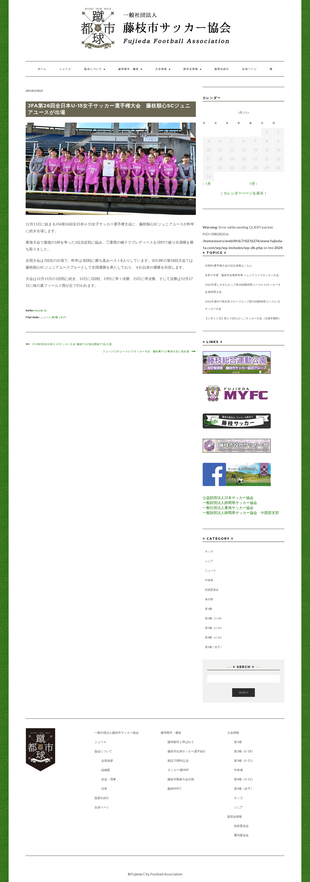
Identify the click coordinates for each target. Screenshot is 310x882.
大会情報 (161, 69)
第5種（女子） (59, 317)
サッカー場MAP (178, 770)
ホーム (42, 69)
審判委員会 (241, 835)
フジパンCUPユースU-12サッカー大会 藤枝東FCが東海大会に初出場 (146, 351)
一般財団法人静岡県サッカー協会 (230, 502)
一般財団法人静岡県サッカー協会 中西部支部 (241, 512)
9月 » (253, 183)
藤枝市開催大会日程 (180, 779)
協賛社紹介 (221, 69)
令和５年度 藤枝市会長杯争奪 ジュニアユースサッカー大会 (242, 275)
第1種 (208, 608)
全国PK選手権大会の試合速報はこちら (228, 265)
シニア (209, 561)
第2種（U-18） (214, 618)
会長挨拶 (107, 760)
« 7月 (207, 183)
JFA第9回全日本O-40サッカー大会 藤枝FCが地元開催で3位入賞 (72, 344)
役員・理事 (108, 779)
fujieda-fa (41, 310)
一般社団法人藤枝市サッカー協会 (116, 732)
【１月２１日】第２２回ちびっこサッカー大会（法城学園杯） (243, 318)
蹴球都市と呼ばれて (180, 742)
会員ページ (249, 69)
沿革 (104, 788)
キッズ (209, 551)
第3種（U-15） (214, 628)
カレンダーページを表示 (243, 193)
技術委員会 (212, 589)
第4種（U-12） (214, 637)
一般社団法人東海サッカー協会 (228, 507)
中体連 (209, 580)
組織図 (105, 770)
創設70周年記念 (178, 760)
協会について (93, 69)
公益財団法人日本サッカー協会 (228, 497)
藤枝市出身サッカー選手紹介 (186, 751)
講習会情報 (191, 69)
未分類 (209, 599)
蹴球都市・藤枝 (129, 69)
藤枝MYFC (174, 788)
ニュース (65, 69)
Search (243, 692)
